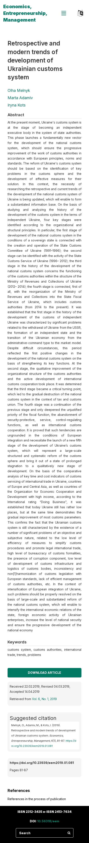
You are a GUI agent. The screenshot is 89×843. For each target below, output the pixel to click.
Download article (44, 672)
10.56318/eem (48, 821)
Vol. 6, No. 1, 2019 (44, 699)
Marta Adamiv (20, 97)
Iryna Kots (16, 105)
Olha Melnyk (19, 90)
